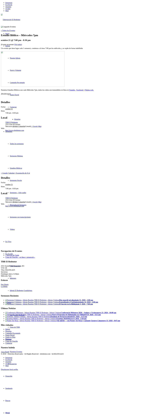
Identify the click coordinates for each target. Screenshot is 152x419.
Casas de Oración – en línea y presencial (20, 257)
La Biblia (4, 286)
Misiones (8, 339)
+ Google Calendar (7, 173)
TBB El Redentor (11, 122)
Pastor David (9, 335)
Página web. (89, 90)
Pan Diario (4, 284)
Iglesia (7, 329)
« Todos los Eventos (8, 30)
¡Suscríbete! (5, 352)
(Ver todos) (18, 44)
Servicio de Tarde (12, 255)
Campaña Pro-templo (12, 333)
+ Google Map (36, 126)
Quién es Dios (10, 337)
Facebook (79, 90)
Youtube (72, 90)
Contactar (8, 343)
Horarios (8, 331)
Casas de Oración (11, 341)
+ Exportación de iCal (22, 173)
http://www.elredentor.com (14, 130)
